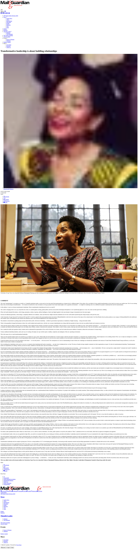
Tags (2, 492)
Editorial (5, 519)
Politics (2, 511)
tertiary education (7, 483)
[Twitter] (6, 13)
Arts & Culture (4, 524)
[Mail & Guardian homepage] (69, 5)
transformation (6, 484)
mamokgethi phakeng (8, 480)
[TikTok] (5, 13)
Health (4, 505)
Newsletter (5, 539)
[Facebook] (1, 13)
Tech (4, 507)
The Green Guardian (5, 522)
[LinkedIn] (3, 13)
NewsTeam (18, 545)
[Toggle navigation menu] (2, 10)
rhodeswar (5, 481)
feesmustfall (6, 478)
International (6, 502)
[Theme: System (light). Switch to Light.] (3, 12)
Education (5, 503)
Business (3, 512)
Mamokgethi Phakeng (8, 189)
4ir (4, 476)
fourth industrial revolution (9, 479)
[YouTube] (9, 13)
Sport (4, 509)
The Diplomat (6, 520)
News (2, 497)
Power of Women (7, 530)
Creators (5, 492)
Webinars (5, 531)
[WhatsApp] (8, 13)
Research (5, 541)
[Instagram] (2, 13)
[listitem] (3, 491)
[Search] (5, 11)
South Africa (6, 500)
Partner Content (4, 533)
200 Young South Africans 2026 (8, 493)
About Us (5, 542)
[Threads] (4, 13)
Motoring (5, 506)
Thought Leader (7, 516)
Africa (4, 501)
